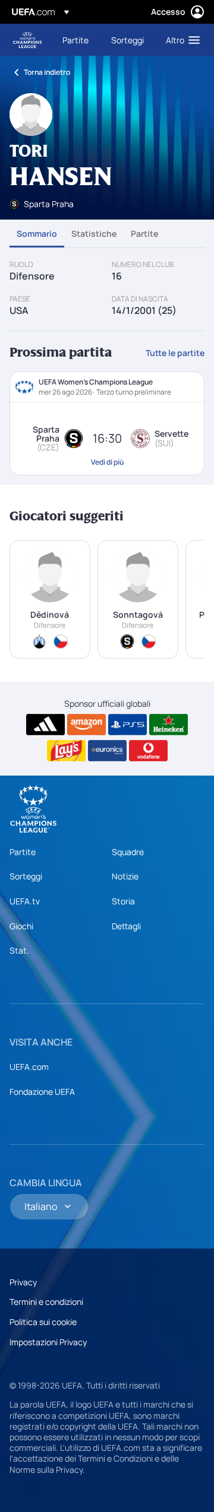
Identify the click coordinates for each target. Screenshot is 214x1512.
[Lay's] (66, 750)
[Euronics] (107, 750)
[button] (180, 40)
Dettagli (126, 926)
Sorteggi (26, 876)
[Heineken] (168, 724)
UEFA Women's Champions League (27, 40)
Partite (144, 233)
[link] (75, 40)
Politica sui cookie (43, 1321)
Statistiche (94, 233)
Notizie (125, 876)
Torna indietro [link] (47, 72)
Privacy (23, 1282)
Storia (123, 901)
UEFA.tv (25, 901)
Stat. (19, 950)
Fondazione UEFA (42, 1091)
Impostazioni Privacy (48, 1342)
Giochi (21, 926)
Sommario (37, 233)
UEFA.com (29, 1066)
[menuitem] (77, 40)
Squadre (128, 851)
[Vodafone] (148, 750)
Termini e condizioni (46, 1301)
